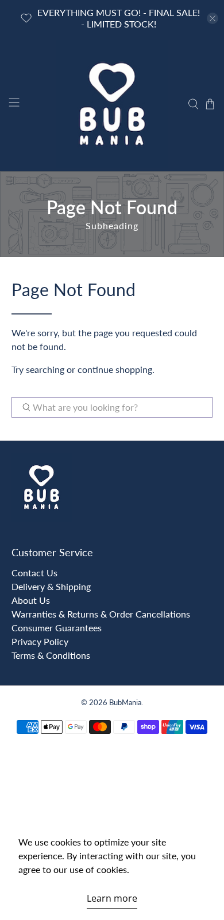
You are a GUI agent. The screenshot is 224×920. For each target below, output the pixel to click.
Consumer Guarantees (56, 627)
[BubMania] (112, 104)
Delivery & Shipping (51, 586)
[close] (212, 18)
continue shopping (115, 369)
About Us (30, 600)
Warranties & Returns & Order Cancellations (100, 613)
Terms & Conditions (50, 655)
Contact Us (34, 572)
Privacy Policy (39, 641)
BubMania (125, 702)
